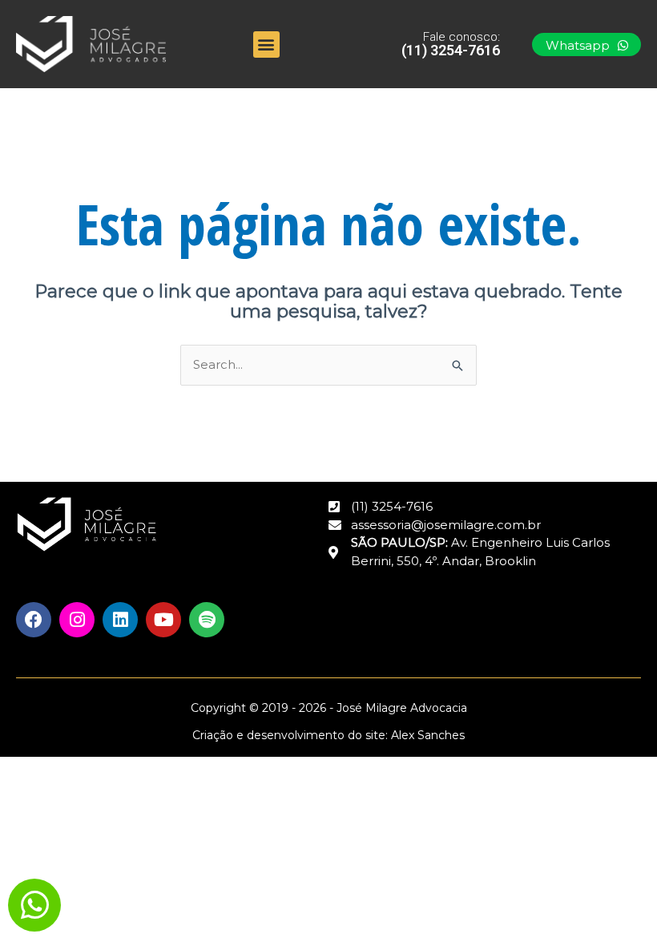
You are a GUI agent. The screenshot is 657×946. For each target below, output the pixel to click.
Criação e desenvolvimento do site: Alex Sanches (328, 735)
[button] (266, 44)
